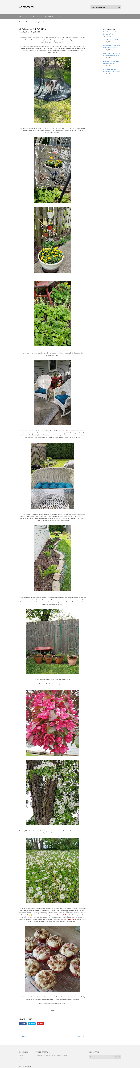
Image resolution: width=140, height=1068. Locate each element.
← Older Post (23, 1036)
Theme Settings (62, 1056)
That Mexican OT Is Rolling (111, 40)
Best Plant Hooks (33, 16)
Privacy (21, 1058)
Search (21, 1056)
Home (20, 22)
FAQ (59, 16)
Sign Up (117, 1057)
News (28, 22)
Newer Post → (81, 1036)
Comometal (27, 1066)
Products (49, 16)
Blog (21, 16)
